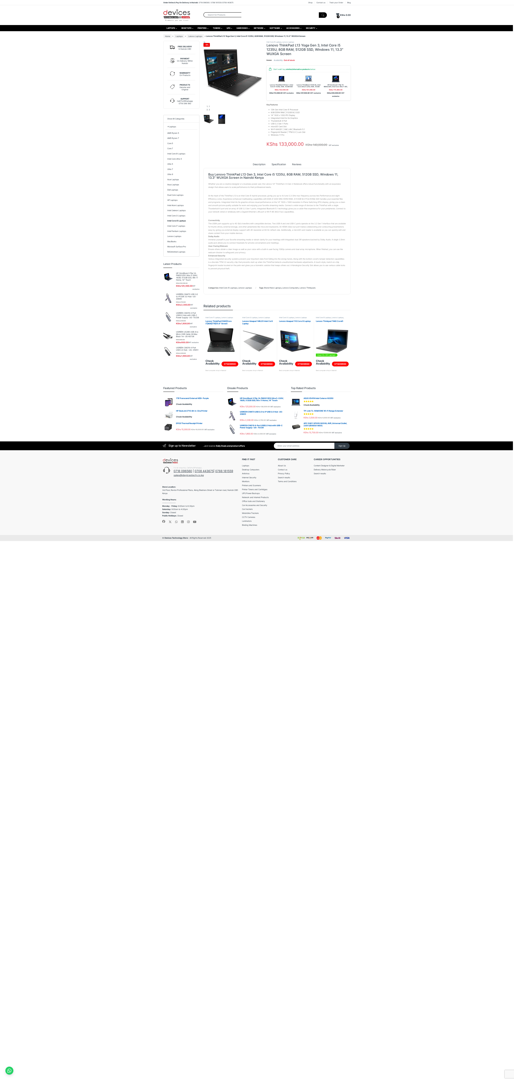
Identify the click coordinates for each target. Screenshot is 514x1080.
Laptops (179, 36)
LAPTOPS (170, 28)
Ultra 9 (170, 174)
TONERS (216, 28)
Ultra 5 (170, 164)
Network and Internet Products (255, 497)
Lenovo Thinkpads (307, 288)
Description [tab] (259, 164)
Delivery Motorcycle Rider (325, 469)
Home (167, 36)
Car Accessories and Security (254, 505)
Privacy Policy (284, 473)
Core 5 (170, 143)
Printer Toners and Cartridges (254, 489)
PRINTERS (202, 28)
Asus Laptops (173, 184)
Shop (310, 2)
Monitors (245, 481)
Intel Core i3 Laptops (249, 317)
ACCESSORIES (293, 28)
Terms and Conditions (287, 481)
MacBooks (171, 241)
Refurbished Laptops (176, 252)
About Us (282, 465)
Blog (349, 2)
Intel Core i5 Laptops (274, 42)
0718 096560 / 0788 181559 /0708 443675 (198, 2)
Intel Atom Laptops (175, 205)
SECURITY (310, 28)
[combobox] (222, 14)
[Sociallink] (163, 521)
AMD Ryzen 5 (173, 133)
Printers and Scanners (251, 485)
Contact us (320, 2)
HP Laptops (172, 200)
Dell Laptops (172, 190)
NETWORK (258, 28)
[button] (204, 42)
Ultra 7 (170, 169)
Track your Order (336, 2)
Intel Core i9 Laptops (176, 153)
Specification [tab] (279, 164)
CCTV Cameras (248, 517)
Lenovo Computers (290, 288)
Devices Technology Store (176, 538)
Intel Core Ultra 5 (174, 159)
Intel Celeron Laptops (176, 210)
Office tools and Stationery (253, 501)
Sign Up (342, 446)
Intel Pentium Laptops (176, 231)
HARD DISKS (241, 28)
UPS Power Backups (251, 493)
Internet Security (249, 477)
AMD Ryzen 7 (173, 138)
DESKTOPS (186, 28)
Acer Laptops (173, 179)
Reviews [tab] (296, 164)
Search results (284, 477)
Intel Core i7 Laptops (212, 317)
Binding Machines (249, 525)
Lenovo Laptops (195, 36)
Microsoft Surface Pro (176, 246)
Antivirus (245, 473)
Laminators (247, 521)
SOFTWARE (274, 28)
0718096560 (230, 364)
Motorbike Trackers (250, 513)
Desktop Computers (250, 469)
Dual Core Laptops (175, 195)
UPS (228, 28)
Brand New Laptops (272, 288)
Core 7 (170, 148)
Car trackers (247, 509)
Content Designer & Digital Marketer (329, 465)
